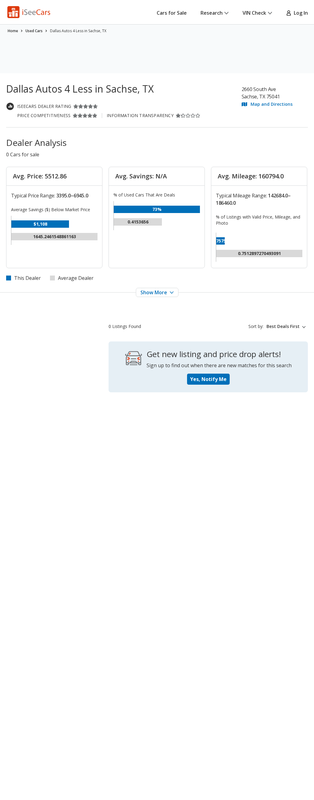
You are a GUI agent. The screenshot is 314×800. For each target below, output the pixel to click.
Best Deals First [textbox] (283, 326)
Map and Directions (272, 104)
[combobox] (287, 326)
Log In (299, 13)
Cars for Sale (172, 13)
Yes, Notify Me (208, 379)
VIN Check (254, 13)
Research (212, 13)
